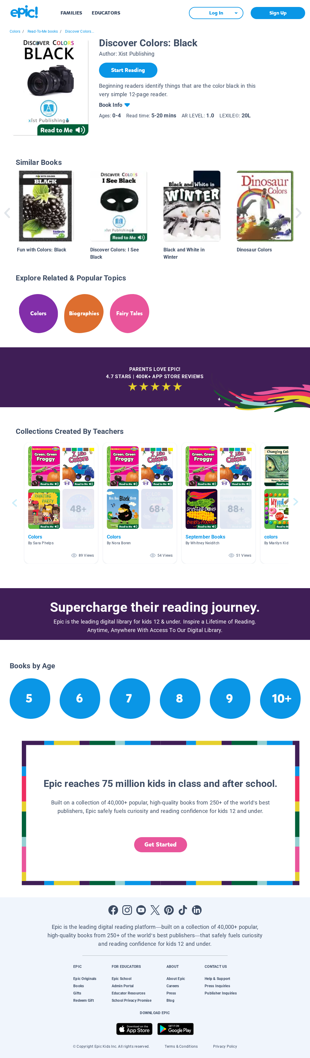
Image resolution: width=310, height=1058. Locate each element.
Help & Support (217, 979)
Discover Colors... (79, 31)
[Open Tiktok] (183, 910)
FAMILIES (71, 13)
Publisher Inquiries (221, 993)
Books (78, 986)
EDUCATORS (106, 13)
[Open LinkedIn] (197, 910)
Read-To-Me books (43, 31)
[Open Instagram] (127, 910)
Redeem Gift (83, 1000)
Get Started (160, 844)
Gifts (77, 993)
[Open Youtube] (141, 910)
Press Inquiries (217, 986)
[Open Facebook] (113, 910)
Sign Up (278, 13)
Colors (15, 31)
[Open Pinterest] (169, 910)
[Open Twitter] (155, 910)
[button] (61, 503)
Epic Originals (84, 979)
